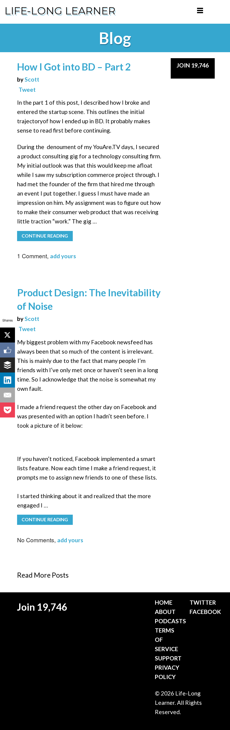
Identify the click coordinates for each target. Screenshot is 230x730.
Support (168, 658)
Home (163, 602)
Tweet (27, 89)
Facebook (205, 611)
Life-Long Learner (60, 10)
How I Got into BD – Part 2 (74, 67)
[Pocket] (7, 409)
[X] (7, 335)
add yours (63, 256)
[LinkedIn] (7, 379)
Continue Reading (45, 235)
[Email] (7, 394)
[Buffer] (7, 365)
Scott (32, 79)
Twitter (203, 602)
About (165, 611)
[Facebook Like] (7, 350)
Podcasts (170, 621)
